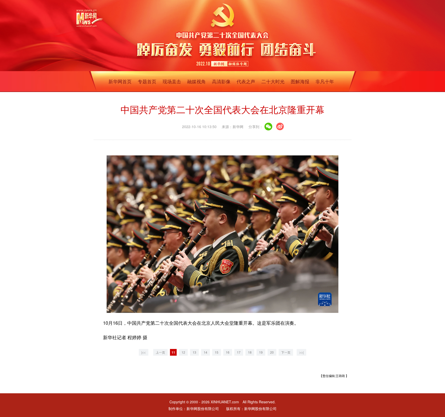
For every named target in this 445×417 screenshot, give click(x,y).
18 (250, 352)
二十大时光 (273, 81)
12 (183, 352)
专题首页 (147, 81)
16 (227, 352)
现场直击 (171, 81)
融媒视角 (196, 81)
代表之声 (246, 81)
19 (261, 352)
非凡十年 (324, 81)
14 (205, 352)
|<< (143, 352)
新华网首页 (120, 81)
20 (272, 352)
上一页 (160, 352)
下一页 (285, 352)
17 (239, 352)
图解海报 (300, 81)
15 (216, 352)
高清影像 (221, 81)
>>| (301, 352)
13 (194, 352)
